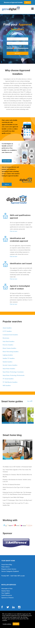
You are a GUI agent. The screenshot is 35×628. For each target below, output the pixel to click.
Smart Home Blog (6, 564)
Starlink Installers (7, 362)
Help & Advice (5, 567)
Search (18, 53)
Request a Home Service (8, 569)
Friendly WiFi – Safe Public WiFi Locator (13, 575)
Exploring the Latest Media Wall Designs (13, 497)
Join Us (27, 2)
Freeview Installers (8, 345)
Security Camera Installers (10, 365)
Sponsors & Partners (7, 597)
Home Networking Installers (10, 351)
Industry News (5, 591)
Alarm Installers (7, 328)
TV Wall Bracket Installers (10, 382)
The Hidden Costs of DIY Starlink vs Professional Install (17, 466)
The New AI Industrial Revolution (11, 484)
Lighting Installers (8, 355)
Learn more (6, 161)
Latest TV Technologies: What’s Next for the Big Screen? (17, 500)
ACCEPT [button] (16, 624)
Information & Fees (6, 588)
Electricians (6, 338)
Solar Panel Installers (8, 341)
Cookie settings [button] (7, 624)
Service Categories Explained (10, 571)
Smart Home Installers (9, 368)
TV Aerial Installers (8, 378)
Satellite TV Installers (9, 358)
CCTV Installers (7, 331)
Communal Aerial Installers (10, 334)
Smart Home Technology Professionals (13, 375)
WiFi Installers (7, 385)
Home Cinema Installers (9, 348)
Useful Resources (6, 595)
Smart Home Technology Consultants (13, 372)
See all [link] (29, 401)
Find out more (13, 231)
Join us (7, 184)
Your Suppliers (5, 593)
